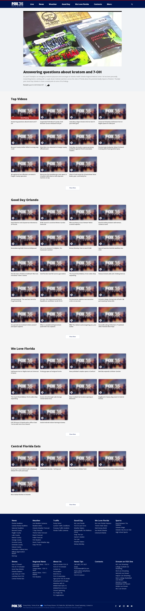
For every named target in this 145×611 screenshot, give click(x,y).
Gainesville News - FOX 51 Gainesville (41, 565)
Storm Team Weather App (41, 542)
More (109, 4)
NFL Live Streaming (122, 564)
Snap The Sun (37, 545)
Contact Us (56, 569)
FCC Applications (58, 595)
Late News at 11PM (18, 574)
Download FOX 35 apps (60, 581)
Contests (99, 561)
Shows (14, 561)
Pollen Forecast (38, 537)
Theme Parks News (101, 526)
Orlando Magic (120, 527)
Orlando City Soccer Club (123, 530)
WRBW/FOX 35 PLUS (60, 588)
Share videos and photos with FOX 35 (82, 572)
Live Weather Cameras (40, 523)
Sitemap (14, 556)
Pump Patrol (57, 523)
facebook (115, 606)
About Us (57, 561)
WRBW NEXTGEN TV (60, 586)
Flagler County (16, 533)
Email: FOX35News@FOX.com (81, 567)
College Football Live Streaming (122, 567)
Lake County (16, 535)
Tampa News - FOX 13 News (40, 569)
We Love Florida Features (103, 523)
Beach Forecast (38, 535)
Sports (118, 520)
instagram (123, 606)
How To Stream (17, 564)
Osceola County (17, 542)
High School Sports (122, 532)
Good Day (78, 520)
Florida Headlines (17, 523)
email (131, 606)
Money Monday (79, 544)
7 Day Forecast (37, 530)
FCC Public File (58, 593)
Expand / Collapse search (132, 4)
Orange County (16, 540)
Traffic (56, 520)
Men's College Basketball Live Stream (124, 579)
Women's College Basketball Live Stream (123, 583)
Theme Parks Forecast (40, 533)
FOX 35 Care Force (80, 526)
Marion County (16, 537)
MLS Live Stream (121, 589)
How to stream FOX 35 (60, 564)
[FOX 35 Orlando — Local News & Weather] (18, 4)
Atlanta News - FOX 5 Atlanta (39, 573)
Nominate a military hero (20, 549)
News (14, 520)
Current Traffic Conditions (61, 526)
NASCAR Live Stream (122, 573)
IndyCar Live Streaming (123, 576)
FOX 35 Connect (79, 575)
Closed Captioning (59, 590)
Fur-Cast (77, 539)
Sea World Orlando (101, 530)
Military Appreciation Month (18, 552)
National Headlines (18, 528)
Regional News (39, 561)
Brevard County (17, 530)
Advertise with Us (58, 583)
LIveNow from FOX (18, 576)
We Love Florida (79, 523)
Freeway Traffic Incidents (61, 528)
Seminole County (17, 545)
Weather (36, 520)
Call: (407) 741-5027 (80, 564)
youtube (127, 606)
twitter (119, 606)
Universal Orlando (100, 533)
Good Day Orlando (18, 569)
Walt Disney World (101, 528)
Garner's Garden (79, 537)
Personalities (57, 571)
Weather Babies (79, 528)
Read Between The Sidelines (122, 524)
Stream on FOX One (124, 561)
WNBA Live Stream (122, 586)
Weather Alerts (37, 526)
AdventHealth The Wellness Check (83, 531)
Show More (72, 188)
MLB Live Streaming (122, 571)
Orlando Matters (17, 571)
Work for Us (57, 574)
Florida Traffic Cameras (60, 530)
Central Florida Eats (18, 579)
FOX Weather (37, 540)
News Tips (78, 561)
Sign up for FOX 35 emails (61, 579)
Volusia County (16, 547)
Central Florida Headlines (20, 526)
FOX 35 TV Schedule (18, 567)
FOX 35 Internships (59, 576)
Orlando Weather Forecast (41, 528)
